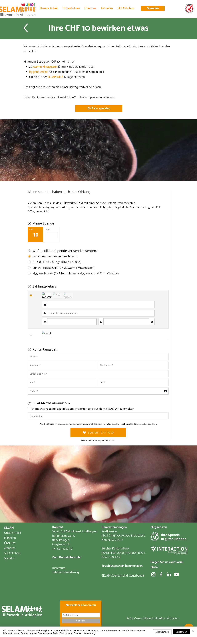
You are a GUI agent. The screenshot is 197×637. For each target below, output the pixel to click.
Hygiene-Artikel (38, 71)
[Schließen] (193, 632)
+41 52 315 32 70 (62, 548)
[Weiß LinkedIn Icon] (169, 574)
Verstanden (181, 631)
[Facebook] (161, 574)
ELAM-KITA (56, 77)
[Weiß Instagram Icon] (153, 574)
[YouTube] (176, 574)
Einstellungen (162, 631)
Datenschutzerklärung (84, 633)
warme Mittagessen (45, 66)
